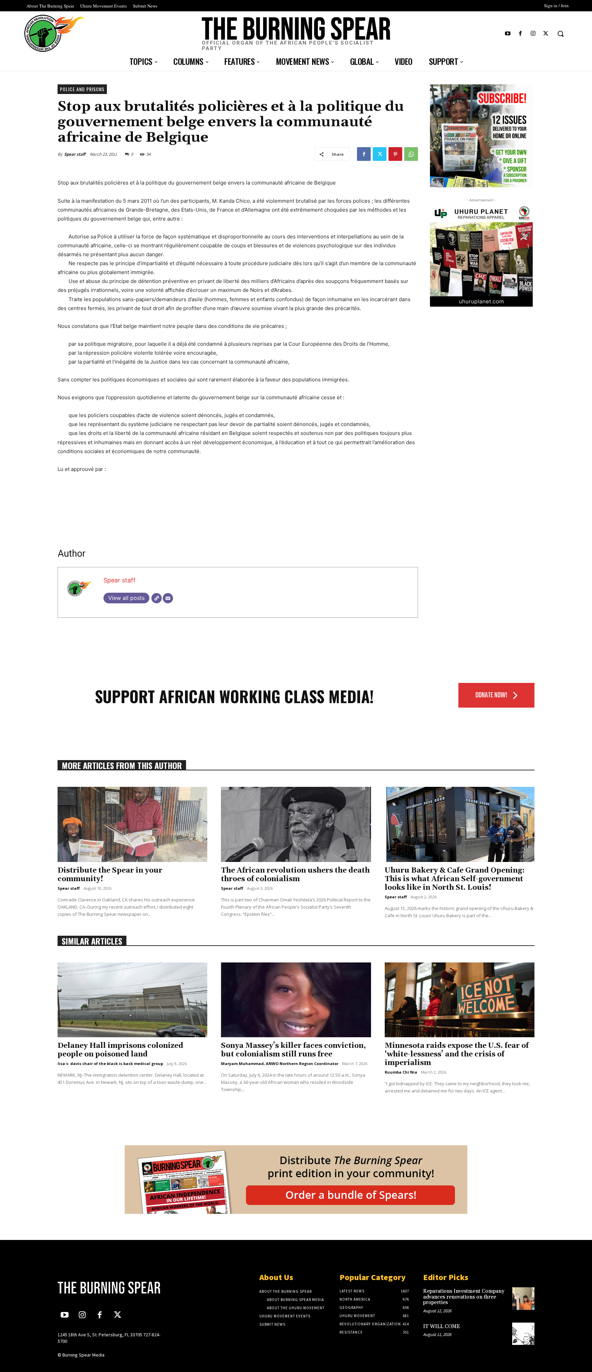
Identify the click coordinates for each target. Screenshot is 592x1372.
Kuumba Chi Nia (401, 1072)
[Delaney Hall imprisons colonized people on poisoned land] (132, 1000)
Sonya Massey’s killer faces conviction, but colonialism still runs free (293, 1050)
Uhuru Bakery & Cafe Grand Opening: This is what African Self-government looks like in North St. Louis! (455, 879)
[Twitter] (546, 33)
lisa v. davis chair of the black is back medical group (110, 1063)
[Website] (156, 598)
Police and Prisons (82, 89)
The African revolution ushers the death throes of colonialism (295, 875)
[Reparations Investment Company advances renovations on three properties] (523, 1298)
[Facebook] (520, 33)
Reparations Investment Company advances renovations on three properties (463, 1297)
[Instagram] (533, 33)
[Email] (168, 598)
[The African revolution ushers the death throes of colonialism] (296, 824)
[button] (560, 33)
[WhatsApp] (411, 154)
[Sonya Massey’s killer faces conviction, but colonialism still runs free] (296, 1000)
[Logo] (113, 1287)
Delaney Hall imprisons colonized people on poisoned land (120, 1050)
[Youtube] (507, 33)
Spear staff (74, 154)
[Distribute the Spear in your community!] (132, 824)
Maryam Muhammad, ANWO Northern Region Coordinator (279, 1063)
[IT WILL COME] (523, 1334)
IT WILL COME (441, 1326)
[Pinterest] (395, 154)
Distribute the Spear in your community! (110, 875)
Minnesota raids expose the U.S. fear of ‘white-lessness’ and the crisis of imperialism (457, 1054)
